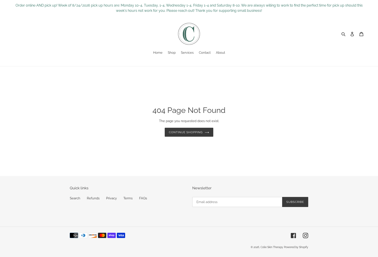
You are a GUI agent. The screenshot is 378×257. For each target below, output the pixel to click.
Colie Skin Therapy (272, 247)
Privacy (111, 198)
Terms (128, 198)
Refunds (93, 198)
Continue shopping (186, 132)
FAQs (143, 198)
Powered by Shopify (296, 247)
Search (75, 198)
